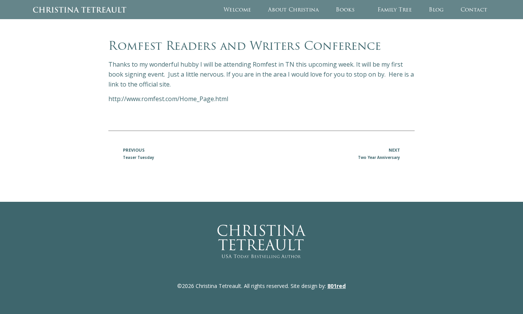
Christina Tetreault (79, 9)
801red (336, 285)
